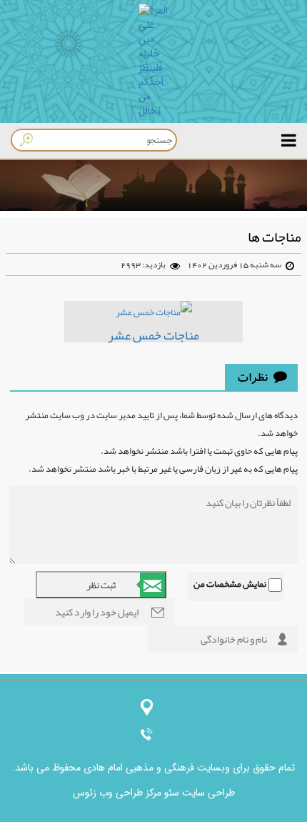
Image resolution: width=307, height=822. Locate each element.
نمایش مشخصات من (229, 584)
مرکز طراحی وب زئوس (117, 793)
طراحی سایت (207, 793)
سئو (170, 793)
